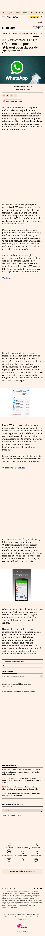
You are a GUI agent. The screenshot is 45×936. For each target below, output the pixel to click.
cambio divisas (22, 855)
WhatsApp (5, 676)
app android (36, 863)
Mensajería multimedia (18, 676)
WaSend (6, 278)
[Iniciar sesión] (41, 17)
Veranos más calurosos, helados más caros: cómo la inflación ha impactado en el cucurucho (21, 788)
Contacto (6, 914)
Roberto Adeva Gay (22, 87)
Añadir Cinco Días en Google (14, 101)
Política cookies (20, 914)
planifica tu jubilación (9, 855)
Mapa (27, 916)
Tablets (15, 33)
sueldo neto (36, 847)
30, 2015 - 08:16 (22, 90)
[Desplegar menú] (3, 17)
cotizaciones (9, 863)
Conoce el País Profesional (22, 871)
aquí (33, 691)
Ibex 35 (5, 13)
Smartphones (7, 33)
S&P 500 (19, 13)
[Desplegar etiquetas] (41, 676)
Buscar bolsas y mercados (12, 805)
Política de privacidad (11, 916)
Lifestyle (36, 33)
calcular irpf (9, 847)
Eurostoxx (11, 815)
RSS (31, 916)
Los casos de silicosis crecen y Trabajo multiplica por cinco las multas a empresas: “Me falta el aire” (22, 780)
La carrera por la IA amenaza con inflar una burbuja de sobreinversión (21, 794)
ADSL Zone (37, 28)
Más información (7, 686)
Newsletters (36, 916)
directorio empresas (36, 855)
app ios (22, 863)
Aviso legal (13, 914)
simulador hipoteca (22, 847)
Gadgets (29, 33)
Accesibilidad (21, 916)
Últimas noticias (9, 766)
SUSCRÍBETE (34, 17)
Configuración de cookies (33, 914)
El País (40, 22)
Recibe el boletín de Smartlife (14, 661)
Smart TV (22, 33)
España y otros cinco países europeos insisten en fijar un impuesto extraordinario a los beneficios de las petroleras (22, 772)
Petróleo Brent (35, 13)
